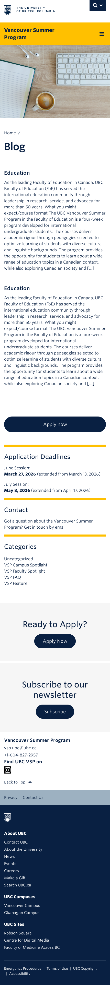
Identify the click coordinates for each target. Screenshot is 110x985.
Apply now (55, 424)
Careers (11, 871)
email (60, 527)
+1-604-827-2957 (21, 755)
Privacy (10, 797)
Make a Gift (15, 878)
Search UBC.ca (17, 885)
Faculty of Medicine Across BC (32, 947)
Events (10, 863)
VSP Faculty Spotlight (24, 571)
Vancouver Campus (22, 905)
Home (10, 132)
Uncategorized (18, 558)
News (9, 856)
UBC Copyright (85, 968)
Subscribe (55, 711)
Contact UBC (16, 842)
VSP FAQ (12, 577)
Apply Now (55, 641)
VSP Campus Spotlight (25, 565)
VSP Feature (15, 583)
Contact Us (33, 797)
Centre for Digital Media (26, 940)
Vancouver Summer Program (29, 33)
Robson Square (18, 933)
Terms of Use (57, 968)
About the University (23, 849)
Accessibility (19, 974)
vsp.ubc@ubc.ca (20, 747)
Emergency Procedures (22, 968)
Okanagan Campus (21, 912)
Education (17, 173)
